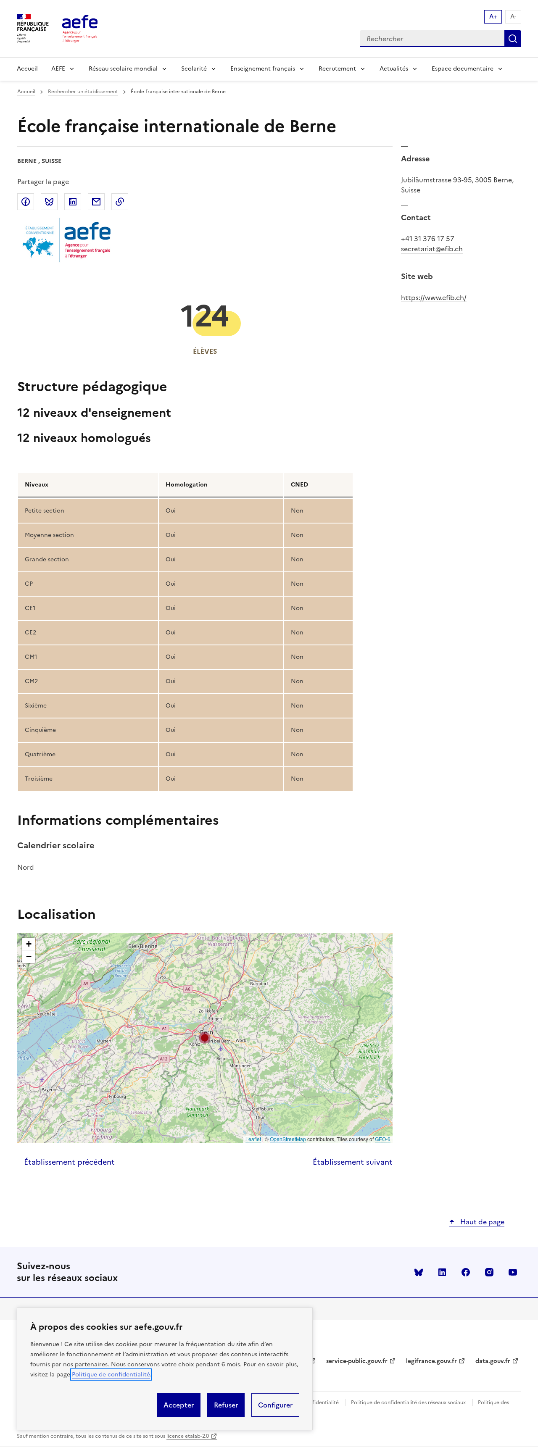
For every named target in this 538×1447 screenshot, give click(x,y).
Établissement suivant (353, 1162)
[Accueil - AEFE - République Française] (80, 28)
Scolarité (194, 68)
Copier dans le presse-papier (119, 201)
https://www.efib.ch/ (434, 297)
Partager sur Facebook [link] (25, 201)
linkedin (442, 1272)
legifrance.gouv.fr (431, 1361)
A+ (493, 16)
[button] (204, 1038)
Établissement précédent (69, 1162)
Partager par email (96, 201)
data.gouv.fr (492, 1361)
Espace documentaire (462, 68)
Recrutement (337, 68)
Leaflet (253, 1138)
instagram (489, 1272)
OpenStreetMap (288, 1138)
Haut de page (481, 1222)
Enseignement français (262, 68)
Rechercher (512, 38)
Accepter (179, 1405)
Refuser (226, 1405)
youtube (512, 1272)
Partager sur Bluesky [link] (49, 201)
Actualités (394, 68)
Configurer (275, 1405)
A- (513, 16)
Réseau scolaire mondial (123, 68)
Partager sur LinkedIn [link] (72, 201)
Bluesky (418, 1272)
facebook (465, 1272)
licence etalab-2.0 (187, 1436)
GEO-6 (382, 1138)
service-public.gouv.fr (357, 1361)
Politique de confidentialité (111, 1374)
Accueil (27, 68)
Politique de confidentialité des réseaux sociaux (408, 1402)
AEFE (58, 68)
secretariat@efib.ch (432, 249)
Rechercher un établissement (83, 91)
